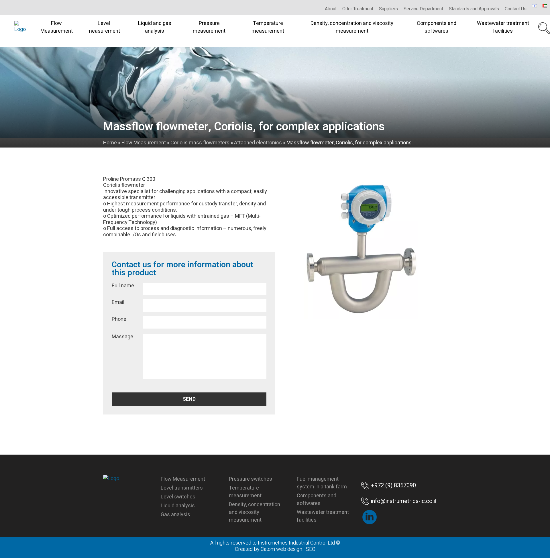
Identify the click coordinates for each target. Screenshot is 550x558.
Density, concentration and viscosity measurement (352, 27)
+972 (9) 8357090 (393, 485)
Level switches (178, 497)
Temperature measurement (268, 27)
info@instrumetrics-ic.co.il (403, 501)
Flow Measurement (56, 27)
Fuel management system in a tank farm (322, 483)
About (331, 8)
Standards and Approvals (474, 8)
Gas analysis (175, 514)
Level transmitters (182, 488)
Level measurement (103, 27)
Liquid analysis (178, 506)
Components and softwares (436, 27)
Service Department (423, 8)
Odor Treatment (357, 8)
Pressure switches (250, 479)
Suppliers (388, 8)
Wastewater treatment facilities (503, 27)
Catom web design (281, 549)
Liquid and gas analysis (154, 27)
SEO (310, 549)
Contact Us (516, 8)
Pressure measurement (209, 27)
